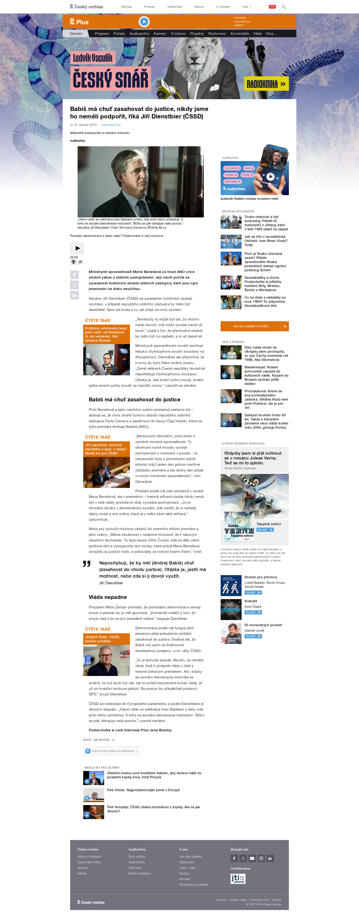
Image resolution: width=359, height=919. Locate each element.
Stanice (199, 6)
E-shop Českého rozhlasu (243, 443)
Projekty (197, 33)
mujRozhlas (175, 6)
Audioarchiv (242, 21)
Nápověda (187, 862)
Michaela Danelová (132, 227)
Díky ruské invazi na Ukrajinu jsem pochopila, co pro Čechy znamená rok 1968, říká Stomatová (267, 353)
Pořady (119, 33)
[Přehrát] (77, 248)
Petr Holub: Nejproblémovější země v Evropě (143, 790)
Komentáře (240, 33)
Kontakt (185, 879)
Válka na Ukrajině (89, 856)
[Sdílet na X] (74, 285)
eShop (82, 873)
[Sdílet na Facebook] (74, 275)
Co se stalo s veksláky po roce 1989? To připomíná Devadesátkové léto (265, 301)
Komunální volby (89, 862)
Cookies (221, 899)
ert (113, 739)
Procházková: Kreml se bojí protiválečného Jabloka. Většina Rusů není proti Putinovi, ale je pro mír (266, 399)
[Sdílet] (80, 262)
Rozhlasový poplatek (194, 884)
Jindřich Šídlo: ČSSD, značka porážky (102, 639)
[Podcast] (73, 262)
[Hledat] (284, 6)
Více (271, 33)
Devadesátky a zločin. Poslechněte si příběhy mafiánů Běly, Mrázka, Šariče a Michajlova (263, 284)
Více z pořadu (233, 342)
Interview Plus (111, 125)
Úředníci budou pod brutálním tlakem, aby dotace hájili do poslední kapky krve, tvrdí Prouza (154, 775)
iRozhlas (126, 6)
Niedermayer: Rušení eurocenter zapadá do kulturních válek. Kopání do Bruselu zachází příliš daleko (267, 375)
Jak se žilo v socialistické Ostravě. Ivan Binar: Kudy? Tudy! (266, 241)
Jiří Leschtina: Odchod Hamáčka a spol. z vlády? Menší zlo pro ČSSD (106, 449)
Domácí (76, 33)
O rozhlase (223, 6)
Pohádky (229, 175)
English (276, 899)
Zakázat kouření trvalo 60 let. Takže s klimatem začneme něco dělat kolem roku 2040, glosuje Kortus (267, 421)
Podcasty (135, 868)
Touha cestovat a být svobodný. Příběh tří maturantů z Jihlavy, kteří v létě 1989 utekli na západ (266, 223)
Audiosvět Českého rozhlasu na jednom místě (249, 198)
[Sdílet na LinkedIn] (74, 295)
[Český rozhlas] (86, 6)
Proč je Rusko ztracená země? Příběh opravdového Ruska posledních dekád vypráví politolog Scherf (265, 262)
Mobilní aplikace (140, 873)
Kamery (239, 25)
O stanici (178, 33)
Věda (257, 33)
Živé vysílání (231, 181)
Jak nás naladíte (191, 856)
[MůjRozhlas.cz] (77, 141)
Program (149, 6)
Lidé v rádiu (188, 868)
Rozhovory (217, 33)
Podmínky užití (259, 899)
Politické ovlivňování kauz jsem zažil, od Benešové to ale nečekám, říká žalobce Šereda (106, 334)
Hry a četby (231, 168)
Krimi (247, 168)
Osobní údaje (238, 899)
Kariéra (184, 873)
